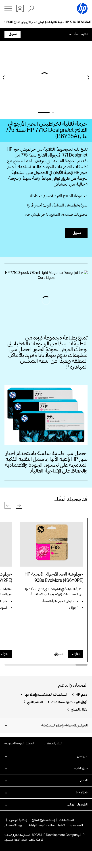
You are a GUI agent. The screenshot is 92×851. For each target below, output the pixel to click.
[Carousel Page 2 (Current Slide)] (44, 112)
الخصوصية (76, 825)
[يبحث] (31, 8)
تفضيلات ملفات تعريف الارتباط (47, 825)
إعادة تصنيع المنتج (43, 820)
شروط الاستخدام (14, 825)
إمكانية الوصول (18, 820)
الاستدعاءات (66, 820)
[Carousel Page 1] (54, 112)
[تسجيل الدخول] (20, 8)
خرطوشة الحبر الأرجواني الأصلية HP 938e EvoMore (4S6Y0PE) (54, 577)
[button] (19, 505)
